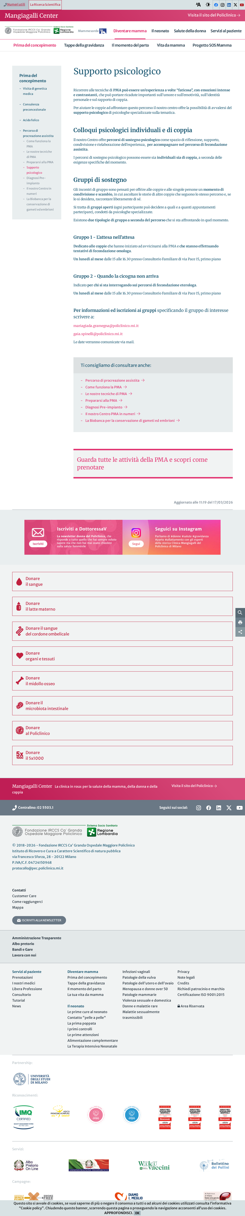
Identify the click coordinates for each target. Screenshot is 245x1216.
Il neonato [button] (160, 30)
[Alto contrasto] (208, 4)
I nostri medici (23, 983)
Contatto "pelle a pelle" (86, 1017)
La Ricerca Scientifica (45, 5)
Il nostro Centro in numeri (39, 191)
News (16, 1006)
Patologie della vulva (139, 977)
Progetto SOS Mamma (212, 45)
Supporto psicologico (34, 170)
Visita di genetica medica (35, 91)
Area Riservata (192, 1006)
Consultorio (21, 995)
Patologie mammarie (139, 995)
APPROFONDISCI (118, 1213)
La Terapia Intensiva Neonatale (92, 1046)
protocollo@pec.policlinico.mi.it (37, 868)
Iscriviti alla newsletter (41, 920)
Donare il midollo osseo (40, 680)
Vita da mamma (171, 45)
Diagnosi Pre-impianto (103, 407)
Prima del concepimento (34, 45)
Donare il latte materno (40, 606)
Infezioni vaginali (136, 972)
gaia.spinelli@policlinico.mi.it (97, 334)
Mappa (17, 907)
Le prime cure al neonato (87, 1012)
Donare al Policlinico (38, 730)
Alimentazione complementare (92, 1040)
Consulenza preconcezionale (34, 107)
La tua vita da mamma (85, 995)
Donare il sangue (34, 581)
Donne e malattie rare (140, 1006)
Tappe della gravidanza (84, 45)
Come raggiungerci (27, 902)
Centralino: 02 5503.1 (35, 807)
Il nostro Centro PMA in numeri (110, 414)
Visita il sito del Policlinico (212, 15)
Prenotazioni (22, 977)
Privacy (183, 972)
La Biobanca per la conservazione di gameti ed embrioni (130, 420)
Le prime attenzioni (83, 1035)
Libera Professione (27, 989)
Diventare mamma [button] (130, 30)
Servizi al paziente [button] (226, 30)
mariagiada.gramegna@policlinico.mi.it (106, 326)
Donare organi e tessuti (40, 656)
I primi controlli (79, 1029)
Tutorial (18, 1000)
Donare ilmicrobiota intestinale (47, 705)
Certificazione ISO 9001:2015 (201, 995)
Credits (183, 983)
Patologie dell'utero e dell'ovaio (147, 983)
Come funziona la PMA (103, 387)
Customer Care (24, 896)
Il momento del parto (130, 45)
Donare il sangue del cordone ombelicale (47, 631)
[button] (93, 32)
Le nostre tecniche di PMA (106, 394)
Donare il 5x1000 (35, 755)
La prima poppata (81, 1023)
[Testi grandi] (198, 4)
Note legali (186, 977)
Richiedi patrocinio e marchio (201, 989)
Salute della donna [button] (190, 30)
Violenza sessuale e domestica (146, 1000)
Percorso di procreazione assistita (112, 380)
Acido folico (31, 120)
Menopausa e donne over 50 (145, 989)
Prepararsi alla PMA (101, 400)
